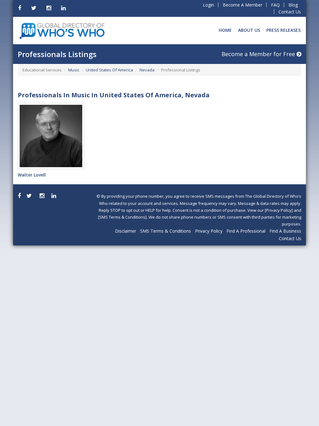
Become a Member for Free (259, 54)
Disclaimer (125, 231)
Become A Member (242, 4)
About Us (249, 30)
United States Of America (109, 70)
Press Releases (283, 30)
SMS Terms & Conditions (165, 231)
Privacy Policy (208, 231)
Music (73, 70)
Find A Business (285, 231)
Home (225, 30)
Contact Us (290, 11)
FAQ (275, 4)
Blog (293, 4)
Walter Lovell (32, 175)
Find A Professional (245, 231)
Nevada (147, 70)
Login (208, 4)
